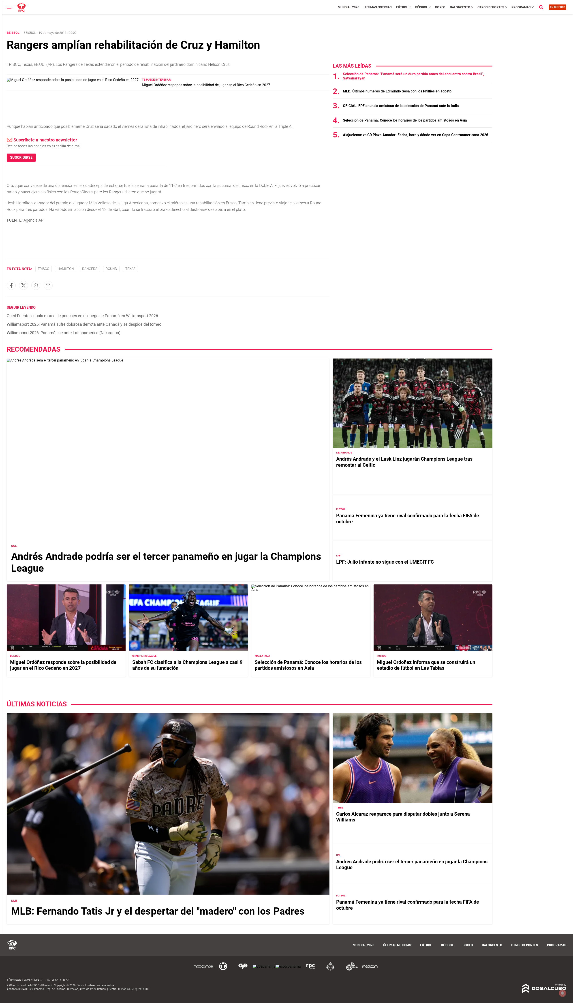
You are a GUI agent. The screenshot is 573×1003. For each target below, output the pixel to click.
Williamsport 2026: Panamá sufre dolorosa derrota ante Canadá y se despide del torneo (84, 324)
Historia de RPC (57, 980)
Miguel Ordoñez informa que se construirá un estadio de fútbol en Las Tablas (426, 665)
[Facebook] (11, 285)
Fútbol (402, 7)
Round (111, 269)
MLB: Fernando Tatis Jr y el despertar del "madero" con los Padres (158, 911)
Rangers (89, 269)
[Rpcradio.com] (311, 970)
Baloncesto (460, 7)
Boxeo (440, 7)
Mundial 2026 (348, 7)
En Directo (557, 7)
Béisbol (421, 7)
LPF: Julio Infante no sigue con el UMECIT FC (385, 562)
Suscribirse (21, 157)
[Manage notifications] (562, 993)
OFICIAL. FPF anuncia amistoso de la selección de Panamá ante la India (401, 106)
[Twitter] (23, 285)
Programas (521, 7)
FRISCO (43, 269)
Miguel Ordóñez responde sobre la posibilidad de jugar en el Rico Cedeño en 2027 (206, 85)
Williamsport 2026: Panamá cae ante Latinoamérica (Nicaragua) (63, 332)
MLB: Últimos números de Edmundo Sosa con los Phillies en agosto (397, 91)
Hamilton (66, 269)
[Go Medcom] (203, 970)
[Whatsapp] (36, 285)
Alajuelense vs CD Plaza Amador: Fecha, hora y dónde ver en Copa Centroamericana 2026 (415, 135)
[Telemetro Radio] (350, 970)
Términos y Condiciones (24, 980)
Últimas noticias (378, 7)
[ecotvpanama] (288, 966)
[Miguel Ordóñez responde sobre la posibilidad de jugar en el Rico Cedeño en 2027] (73, 80)
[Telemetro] (223, 970)
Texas (130, 269)
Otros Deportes (490, 7)
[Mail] (48, 285)
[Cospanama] (264, 966)
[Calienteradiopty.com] (330, 970)
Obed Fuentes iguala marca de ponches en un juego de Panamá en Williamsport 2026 (82, 315)
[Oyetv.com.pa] (243, 970)
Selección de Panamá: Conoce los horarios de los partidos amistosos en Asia (405, 120)
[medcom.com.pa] (370, 970)
